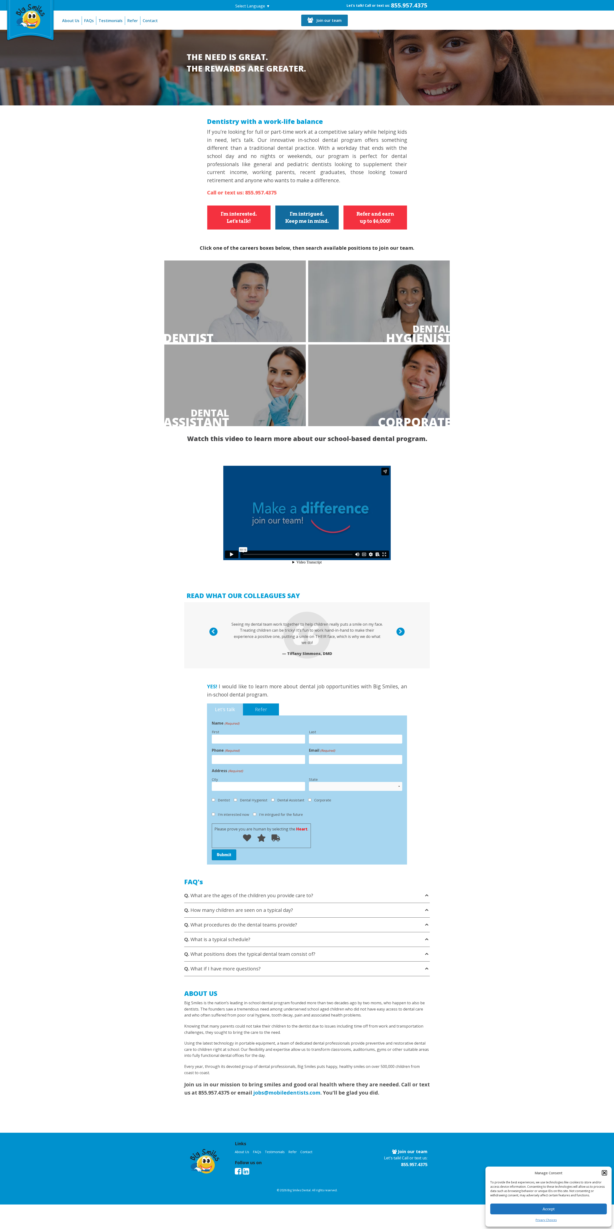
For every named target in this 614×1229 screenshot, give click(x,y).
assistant (196, 417)
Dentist (188, 338)
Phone (225, 750)
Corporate (414, 422)
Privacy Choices (546, 1220)
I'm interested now (233, 814)
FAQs (89, 20)
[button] (604, 1172)
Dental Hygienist (253, 800)
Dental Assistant (290, 800)
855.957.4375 (409, 5)
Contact (150, 20)
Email (322, 750)
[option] (307, 638)
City (215, 779)
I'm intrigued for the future (281, 814)
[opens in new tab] (238, 1171)
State (313, 779)
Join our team (329, 20)
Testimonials (111, 20)
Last (312, 731)
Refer (132, 20)
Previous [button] (216, 632)
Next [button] (403, 632)
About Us (70, 20)
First (215, 731)
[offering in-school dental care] (30, 16)
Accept (549, 1209)
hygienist (418, 333)
